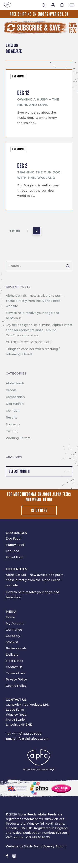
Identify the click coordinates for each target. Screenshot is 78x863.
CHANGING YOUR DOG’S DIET (29, 342)
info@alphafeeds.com (32, 739)
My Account (15, 623)
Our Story (13, 636)
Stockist (12, 642)
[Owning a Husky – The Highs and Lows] (39, 103)
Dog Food (13, 538)
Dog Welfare (18, 76)
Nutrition (13, 411)
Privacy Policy (16, 679)
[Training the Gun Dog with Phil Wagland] (39, 176)
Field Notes (14, 661)
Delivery (12, 654)
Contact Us (14, 667)
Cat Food (12, 551)
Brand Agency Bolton (49, 846)
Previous (14, 231)
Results (11, 417)
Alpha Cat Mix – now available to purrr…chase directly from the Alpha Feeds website (35, 301)
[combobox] (39, 471)
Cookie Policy (16, 686)
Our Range (14, 630)
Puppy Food (15, 545)
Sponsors (13, 424)
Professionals (16, 648)
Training (12, 431)
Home (10, 617)
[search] (43, 5)
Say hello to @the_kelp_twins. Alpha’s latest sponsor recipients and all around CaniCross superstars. (39, 330)
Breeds (11, 390)
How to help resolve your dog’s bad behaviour (32, 315)
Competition (15, 397)
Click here (39, 510)
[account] (52, 5)
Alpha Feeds (22, 131)
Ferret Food (15, 557)
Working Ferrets (18, 438)
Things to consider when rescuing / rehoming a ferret (33, 351)
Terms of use (15, 673)
